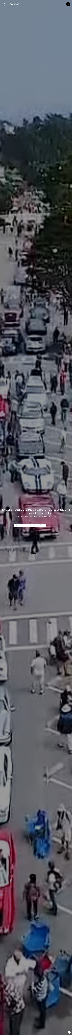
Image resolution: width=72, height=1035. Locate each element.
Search (52, 525)
